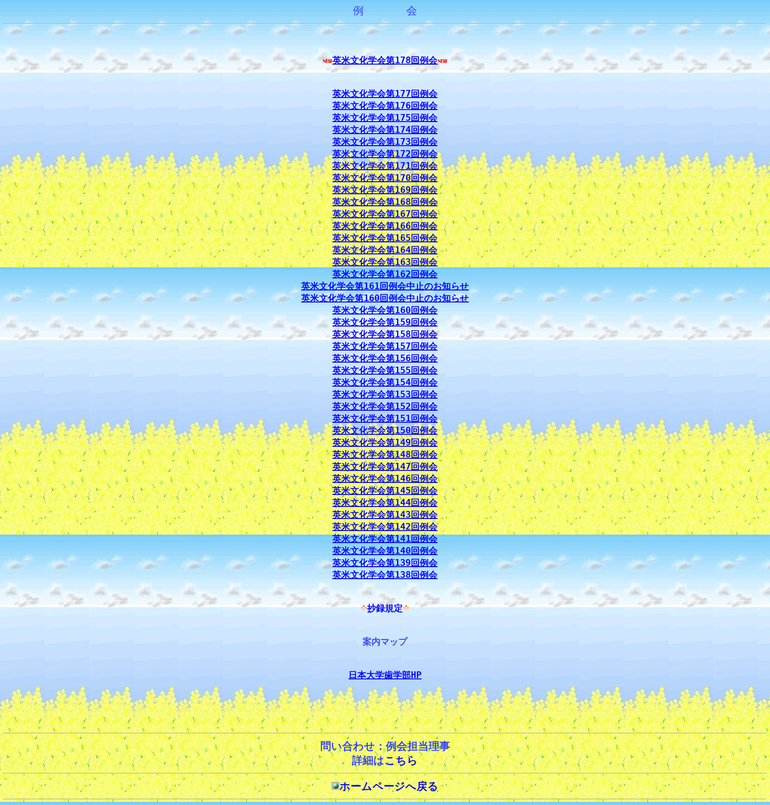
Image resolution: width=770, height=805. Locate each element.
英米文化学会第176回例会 (385, 105)
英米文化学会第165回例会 (385, 238)
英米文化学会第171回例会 (385, 165)
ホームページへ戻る (389, 786)
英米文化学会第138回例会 (385, 574)
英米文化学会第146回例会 (385, 478)
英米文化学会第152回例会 (385, 406)
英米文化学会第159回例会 (385, 322)
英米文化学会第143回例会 (385, 514)
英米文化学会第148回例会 (385, 454)
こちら (401, 760)
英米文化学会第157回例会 (385, 346)
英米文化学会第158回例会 (385, 334)
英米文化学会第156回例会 (385, 358)
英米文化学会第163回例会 (385, 262)
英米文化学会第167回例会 (385, 213)
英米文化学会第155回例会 (385, 370)
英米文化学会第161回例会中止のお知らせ (385, 286)
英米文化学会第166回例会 (385, 226)
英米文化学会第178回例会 (385, 60)
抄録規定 (385, 608)
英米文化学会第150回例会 (385, 430)
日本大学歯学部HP (385, 675)
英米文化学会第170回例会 (385, 177)
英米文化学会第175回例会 (385, 117)
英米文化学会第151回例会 (385, 418)
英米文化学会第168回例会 (385, 201)
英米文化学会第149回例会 (385, 442)
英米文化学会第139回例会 (385, 562)
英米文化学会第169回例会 (385, 189)
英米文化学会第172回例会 (385, 153)
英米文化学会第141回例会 (385, 538)
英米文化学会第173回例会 (385, 141)
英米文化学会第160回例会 (385, 310)
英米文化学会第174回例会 (385, 129)
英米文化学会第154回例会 (385, 382)
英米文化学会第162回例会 (385, 274)
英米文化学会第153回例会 (385, 394)
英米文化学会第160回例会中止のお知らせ (385, 298)
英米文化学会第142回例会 (385, 526)
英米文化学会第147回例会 (385, 466)
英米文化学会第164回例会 (385, 250)
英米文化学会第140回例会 (385, 550)
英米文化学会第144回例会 (385, 502)
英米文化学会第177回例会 (385, 93)
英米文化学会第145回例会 (385, 490)
